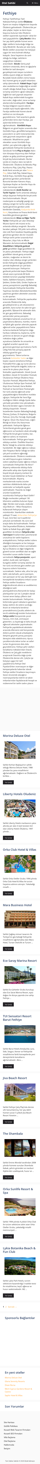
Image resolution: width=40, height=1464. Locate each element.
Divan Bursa (10, 1385)
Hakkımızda (9, 1445)
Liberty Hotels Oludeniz (19, 794)
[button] (27, 3)
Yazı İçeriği (8, 782)
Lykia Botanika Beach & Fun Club (19, 1250)
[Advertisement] (20, 710)
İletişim (7, 1448)
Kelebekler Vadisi (18, 358)
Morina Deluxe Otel (16, 736)
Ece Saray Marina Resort (20, 961)
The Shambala (13, 1134)
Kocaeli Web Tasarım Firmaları (17, 1430)
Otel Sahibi (8, 3)
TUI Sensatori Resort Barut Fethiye (17, 1018)
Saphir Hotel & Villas (13, 1395)
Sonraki (12, 1307)
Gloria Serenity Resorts (15, 1381)
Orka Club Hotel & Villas (19, 850)
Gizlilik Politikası (11, 1426)
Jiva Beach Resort (15, 1078)
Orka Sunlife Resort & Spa (18, 1191)
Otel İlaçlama (9, 1441)
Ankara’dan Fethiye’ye (27, 515)
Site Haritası (9, 1422)
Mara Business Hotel (17, 905)
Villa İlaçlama (9, 1437)
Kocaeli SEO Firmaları (13, 1433)
